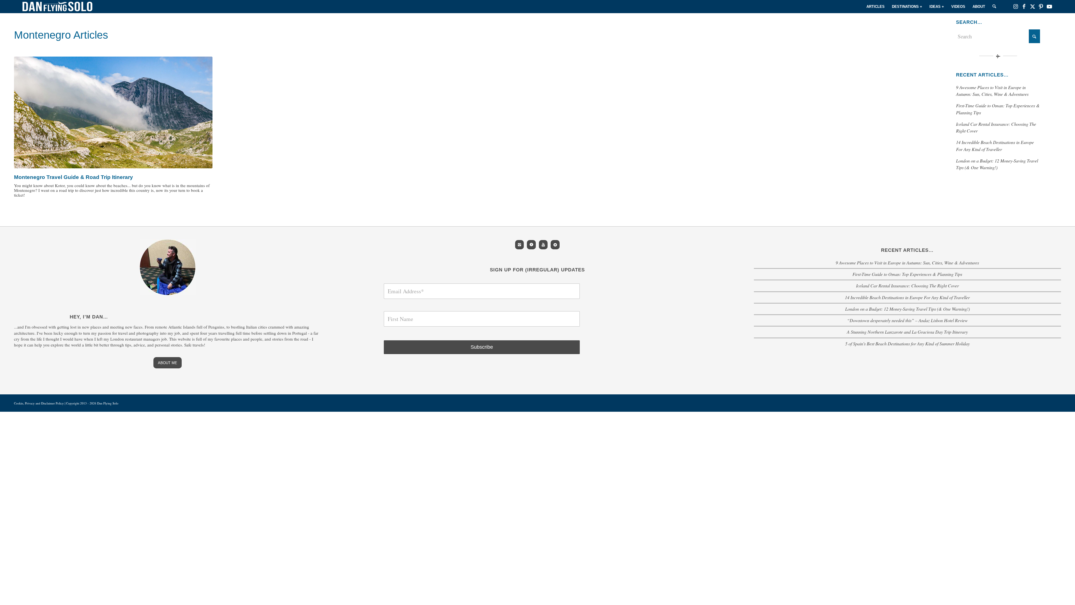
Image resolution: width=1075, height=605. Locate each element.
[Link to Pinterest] (1041, 6)
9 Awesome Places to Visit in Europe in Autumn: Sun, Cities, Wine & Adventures (907, 263)
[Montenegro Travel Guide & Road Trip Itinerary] (113, 112)
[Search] (994, 6)
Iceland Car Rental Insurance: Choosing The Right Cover (907, 285)
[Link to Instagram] (1015, 6)
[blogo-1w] (57, 6)
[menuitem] (875, 6)
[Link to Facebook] (1024, 6)
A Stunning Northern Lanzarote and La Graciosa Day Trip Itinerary (907, 332)
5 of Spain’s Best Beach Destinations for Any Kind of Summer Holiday (907, 343)
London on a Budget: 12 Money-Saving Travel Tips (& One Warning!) (907, 309)
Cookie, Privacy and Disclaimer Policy (39, 403)
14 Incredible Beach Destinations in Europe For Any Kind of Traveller (907, 297)
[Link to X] (1032, 6)
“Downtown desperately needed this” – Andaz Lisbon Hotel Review (907, 320)
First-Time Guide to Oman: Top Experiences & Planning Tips (907, 274)
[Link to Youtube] (1049, 6)
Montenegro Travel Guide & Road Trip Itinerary (73, 177)
